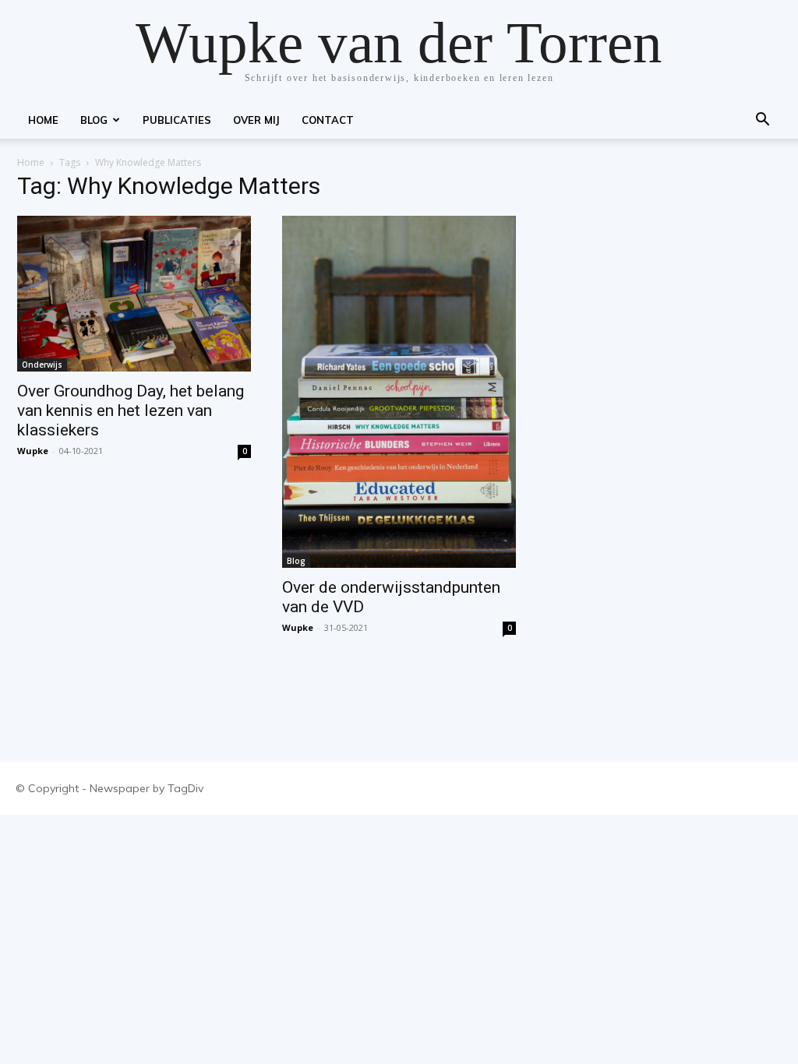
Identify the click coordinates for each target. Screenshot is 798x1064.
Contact (328, 120)
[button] (762, 121)
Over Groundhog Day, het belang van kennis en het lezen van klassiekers (130, 410)
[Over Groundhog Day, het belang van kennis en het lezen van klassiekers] (134, 294)
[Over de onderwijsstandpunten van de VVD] (399, 392)
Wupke (32, 450)
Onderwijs (42, 364)
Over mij (256, 120)
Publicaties (177, 120)
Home (43, 120)
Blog (94, 120)
